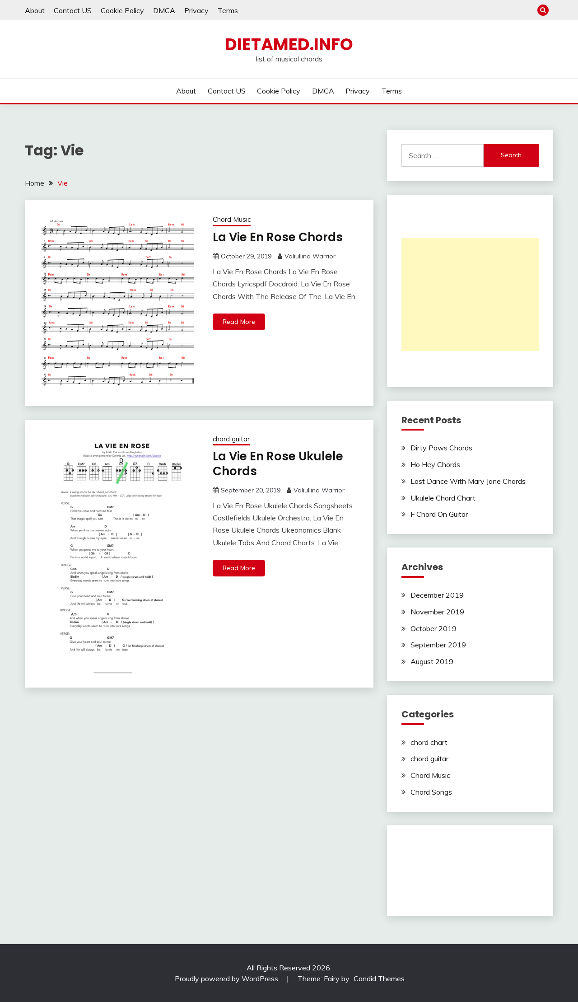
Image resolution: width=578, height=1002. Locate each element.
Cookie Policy (122, 10)
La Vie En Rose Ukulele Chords (278, 463)
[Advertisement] (470, 294)
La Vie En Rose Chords (278, 237)
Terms (228, 10)
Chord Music (232, 219)
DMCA (164, 10)
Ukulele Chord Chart (442, 497)
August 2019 (431, 661)
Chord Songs (431, 791)
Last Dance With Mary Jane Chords (468, 481)
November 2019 (437, 611)
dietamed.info (289, 44)
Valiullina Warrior (310, 256)
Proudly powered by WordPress (227, 978)
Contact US (73, 10)
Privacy (196, 10)
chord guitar (231, 439)
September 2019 (438, 644)
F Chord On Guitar (439, 514)
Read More (239, 322)
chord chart (428, 742)
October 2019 (433, 628)
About (35, 10)
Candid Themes (379, 978)
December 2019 (437, 594)
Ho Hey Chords (435, 464)
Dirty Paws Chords (441, 447)
